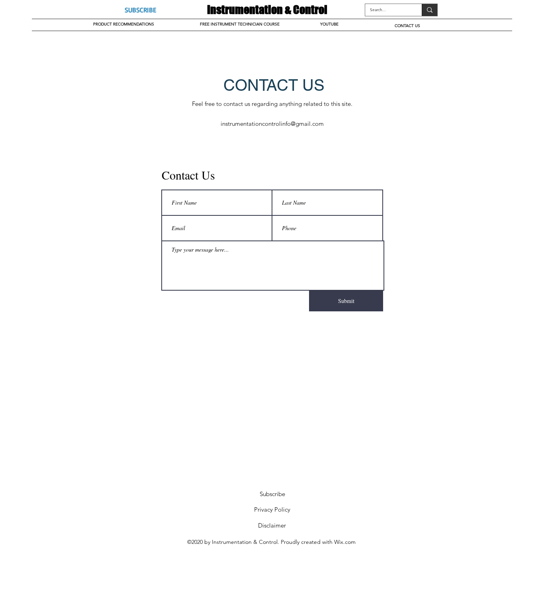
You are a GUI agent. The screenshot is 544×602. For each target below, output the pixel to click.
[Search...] (429, 10)
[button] (140, 10)
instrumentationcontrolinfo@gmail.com (272, 123)
